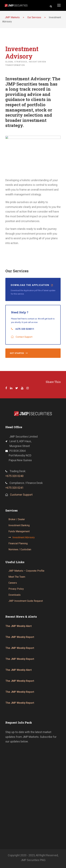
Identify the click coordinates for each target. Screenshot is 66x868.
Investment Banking (19, 525)
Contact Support (24, 336)
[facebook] (6, 388)
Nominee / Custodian (19, 549)
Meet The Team (16, 576)
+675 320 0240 (14, 476)
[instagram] (27, 388)
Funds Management (19, 531)
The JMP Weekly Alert (18, 626)
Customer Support (21, 494)
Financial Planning (18, 543)
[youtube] (22, 388)
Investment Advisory (23, 537)
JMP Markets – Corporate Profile (26, 570)
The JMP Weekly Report (19, 636)
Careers (12, 582)
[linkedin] (11, 388)
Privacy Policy (16, 588)
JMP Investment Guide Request (25, 600)
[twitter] (16, 388)
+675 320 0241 (14, 487)
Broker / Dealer (16, 519)
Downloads (14, 594)
